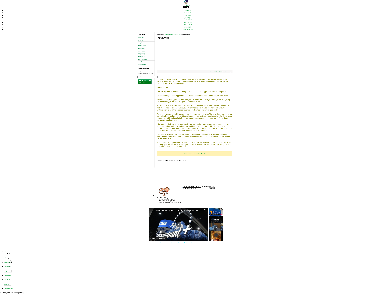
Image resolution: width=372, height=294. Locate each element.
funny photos (188, 22)
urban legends (188, 12)
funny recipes (188, 19)
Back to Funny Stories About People (194, 154)
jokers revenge (186, 5)
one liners (188, 15)
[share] (204, 209)
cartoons (188, 17)
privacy (26, 293)
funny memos (188, 21)
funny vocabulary (188, 29)
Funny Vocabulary (143, 59)
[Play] (216, 227)
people (179, 34)
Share (220, 72)
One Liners (141, 37)
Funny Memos (142, 45)
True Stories (141, 62)
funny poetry (187, 26)
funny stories (188, 24)
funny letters (187, 27)
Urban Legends (142, 64)
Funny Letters (141, 56)
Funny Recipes (142, 43)
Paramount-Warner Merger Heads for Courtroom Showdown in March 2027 (176, 210)
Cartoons (140, 40)
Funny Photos (141, 48)
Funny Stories (141, 51)
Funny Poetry (141, 53)
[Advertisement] (186, 169)
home (166, 34)
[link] (152, 211)
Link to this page (228, 71)
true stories (188, 10)
